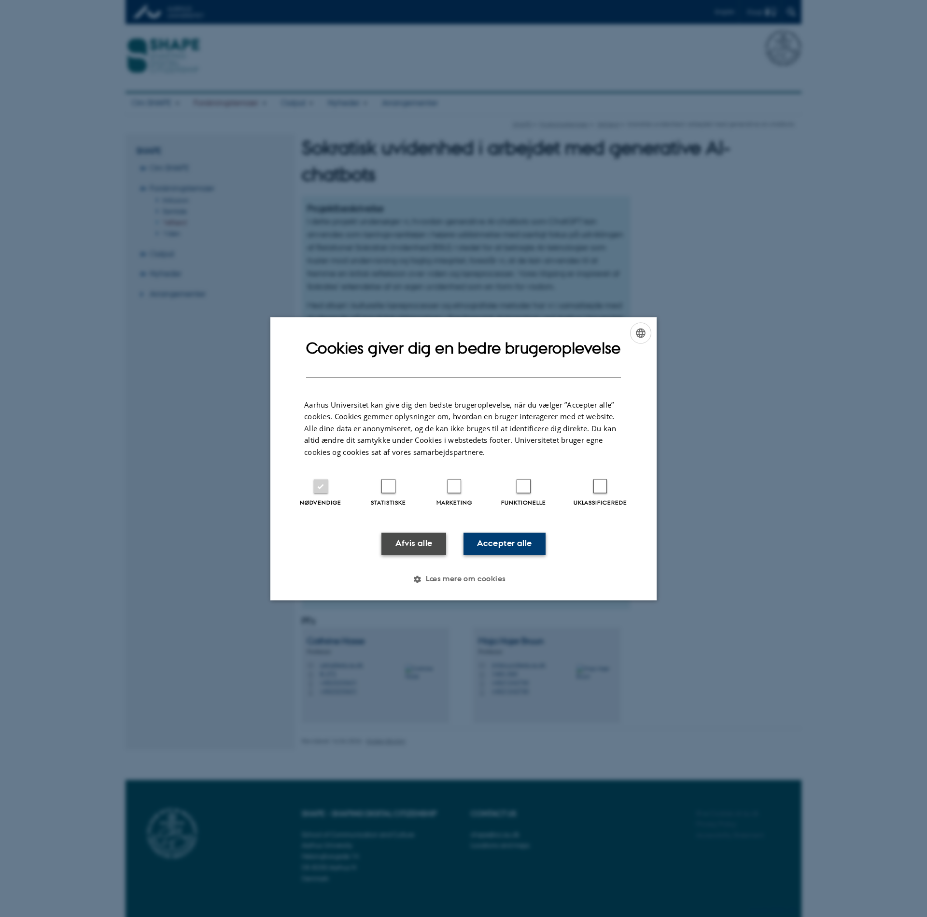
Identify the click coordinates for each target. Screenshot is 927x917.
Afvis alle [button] (414, 543)
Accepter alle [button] (504, 543)
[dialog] (463, 458)
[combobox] (641, 333)
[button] (463, 579)
